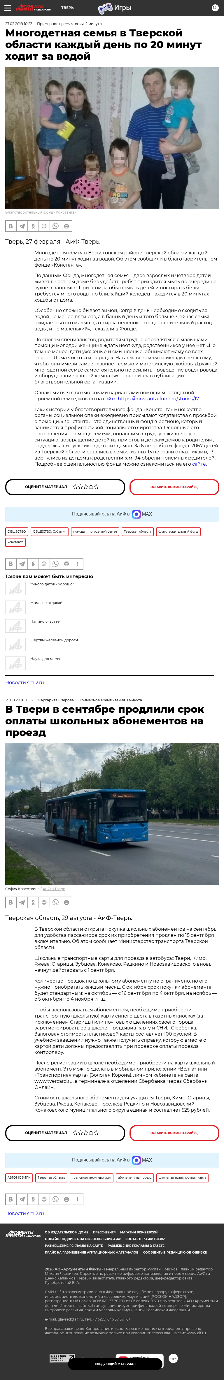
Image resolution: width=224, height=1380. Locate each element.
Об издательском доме (66, 1232)
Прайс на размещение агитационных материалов (92, 1252)
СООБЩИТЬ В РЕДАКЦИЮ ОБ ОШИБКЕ (175, 1252)
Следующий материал (115, 1364)
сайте (199, 464)
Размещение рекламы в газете (136, 1246)
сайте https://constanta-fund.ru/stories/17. (151, 399)
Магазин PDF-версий (139, 1232)
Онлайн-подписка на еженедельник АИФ (83, 1239)
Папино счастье (45, 621)
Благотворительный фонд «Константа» (40, 212)
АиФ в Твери (54, 889)
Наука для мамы (45, 658)
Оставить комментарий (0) (174, 487)
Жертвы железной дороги (54, 640)
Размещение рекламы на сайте (74, 1246)
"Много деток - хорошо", (52, 584)
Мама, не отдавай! (46, 603)
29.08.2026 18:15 (19, 700)
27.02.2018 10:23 (18, 24)
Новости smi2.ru (24, 682)
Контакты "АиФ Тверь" (145, 1239)
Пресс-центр (104, 1232)
